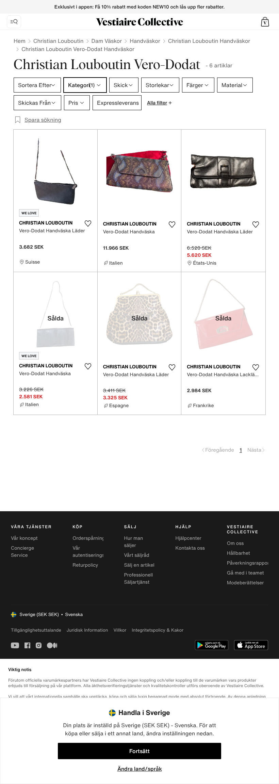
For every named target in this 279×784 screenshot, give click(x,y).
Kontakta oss (190, 548)
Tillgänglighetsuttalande (36, 630)
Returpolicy (85, 565)
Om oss (235, 543)
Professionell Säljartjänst (138, 578)
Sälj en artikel (139, 565)
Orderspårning (88, 538)
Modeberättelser (245, 582)
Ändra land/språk (139, 769)
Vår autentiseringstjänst (94, 552)
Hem (20, 41)
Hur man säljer (133, 542)
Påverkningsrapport (249, 563)
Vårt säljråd (136, 555)
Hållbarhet (238, 553)
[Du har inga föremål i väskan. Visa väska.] (265, 22)
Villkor (119, 630)
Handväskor (145, 41)
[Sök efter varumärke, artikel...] (14, 21)
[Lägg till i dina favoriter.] (88, 223)
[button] (265, 22)
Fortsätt (139, 751)
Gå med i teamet (245, 573)
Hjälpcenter (188, 538)
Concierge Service (22, 552)
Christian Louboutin (58, 41)
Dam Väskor (107, 41)
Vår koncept (24, 538)
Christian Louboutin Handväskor (209, 41)
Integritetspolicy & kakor (157, 630)
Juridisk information (87, 630)
